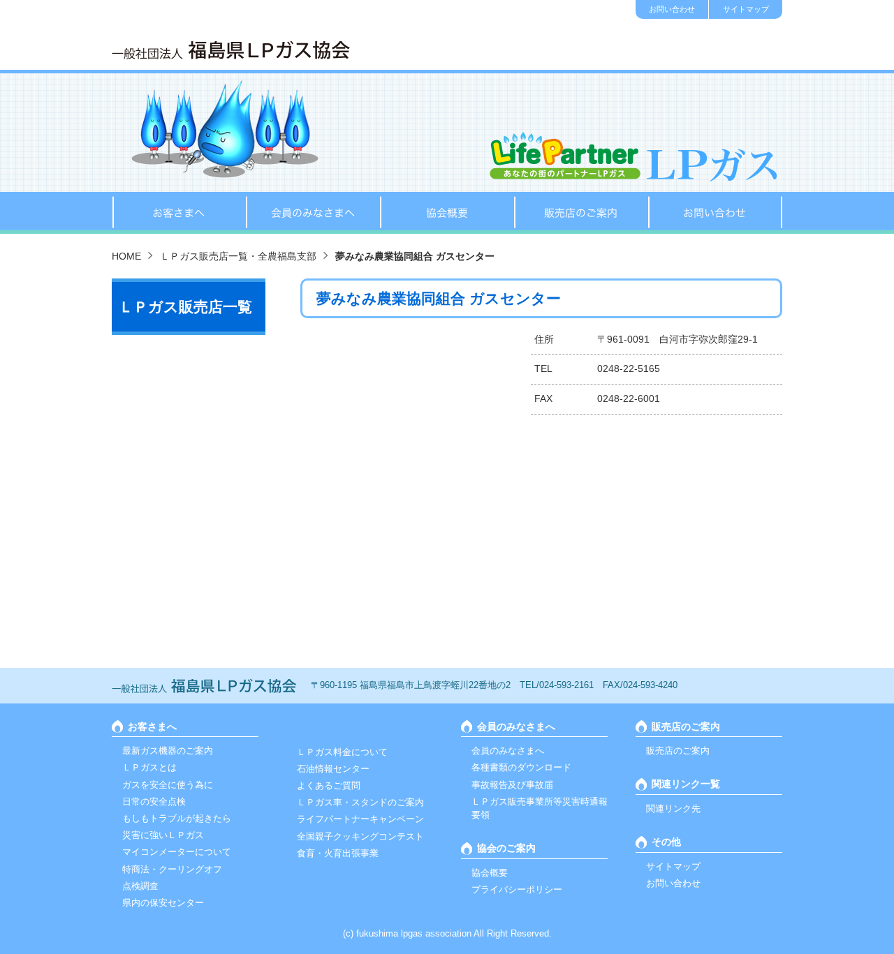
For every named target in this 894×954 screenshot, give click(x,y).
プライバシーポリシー (516, 889)
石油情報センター (333, 768)
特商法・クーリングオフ (172, 869)
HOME (126, 256)
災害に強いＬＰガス (163, 835)
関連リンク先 (673, 808)
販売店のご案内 (581, 213)
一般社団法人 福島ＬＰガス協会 (231, 49)
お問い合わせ (672, 9)
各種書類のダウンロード (521, 767)
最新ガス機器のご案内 (167, 750)
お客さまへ (179, 213)
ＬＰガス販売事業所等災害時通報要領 (539, 808)
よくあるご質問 (328, 785)
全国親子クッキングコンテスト (360, 836)
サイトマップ (746, 9)
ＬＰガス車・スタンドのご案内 (360, 802)
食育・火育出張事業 (338, 853)
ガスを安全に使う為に (167, 785)
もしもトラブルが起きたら (176, 818)
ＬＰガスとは (149, 767)
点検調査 (140, 886)
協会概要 (447, 213)
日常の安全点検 (154, 801)
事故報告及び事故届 (512, 785)
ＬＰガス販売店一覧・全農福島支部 (238, 256)
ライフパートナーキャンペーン (360, 819)
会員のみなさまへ (313, 213)
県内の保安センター (163, 902)
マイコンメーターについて (176, 852)
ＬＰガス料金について (342, 752)
